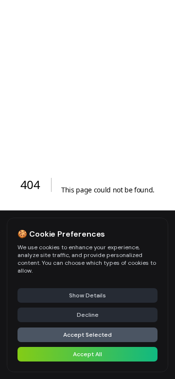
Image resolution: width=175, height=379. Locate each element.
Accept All (87, 354)
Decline (88, 315)
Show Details (87, 295)
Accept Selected (87, 335)
